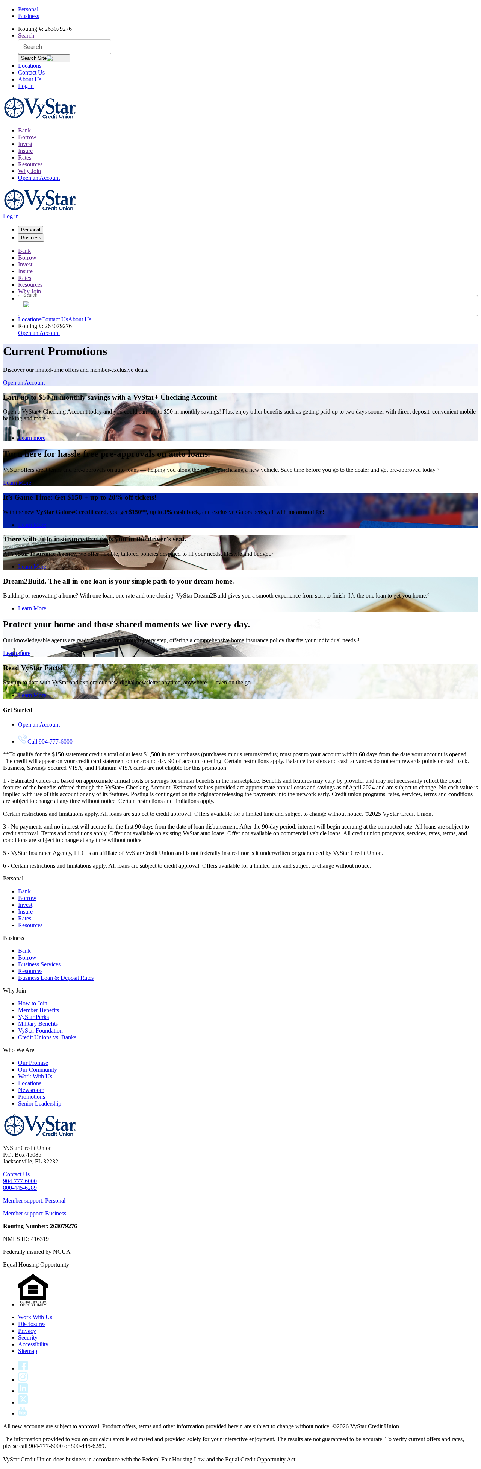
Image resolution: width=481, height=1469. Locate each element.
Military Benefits (38, 1023)
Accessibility (33, 1344)
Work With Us (35, 1076)
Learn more (31, 438)
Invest (25, 144)
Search (26, 35)
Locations (29, 65)
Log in (26, 86)
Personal (28, 9)
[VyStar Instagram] (23, 1379)
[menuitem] (248, 130)
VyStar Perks (33, 1017)
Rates (24, 157)
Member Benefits (38, 1010)
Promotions (31, 1096)
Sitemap (27, 1351)
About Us (29, 79)
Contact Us (31, 72)
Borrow (27, 137)
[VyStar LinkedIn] (23, 1391)
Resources (30, 164)
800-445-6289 (20, 1188)
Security (28, 1337)
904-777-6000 (20, 1181)
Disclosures (31, 1324)
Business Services (39, 964)
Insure (25, 151)
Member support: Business (34, 1213)
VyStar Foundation (40, 1030)
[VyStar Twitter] (23, 1402)
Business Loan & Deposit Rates (56, 978)
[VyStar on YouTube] (22, 1413)
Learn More (17, 482)
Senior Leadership (39, 1103)
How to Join (32, 1003)
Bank (24, 130)
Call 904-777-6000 (50, 741)
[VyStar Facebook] (23, 1368)
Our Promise (33, 1063)
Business (28, 16)
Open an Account (39, 178)
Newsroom (31, 1090)
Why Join (29, 171)
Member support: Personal (34, 1200)
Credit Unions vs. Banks (47, 1037)
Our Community (37, 1069)
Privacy (27, 1331)
